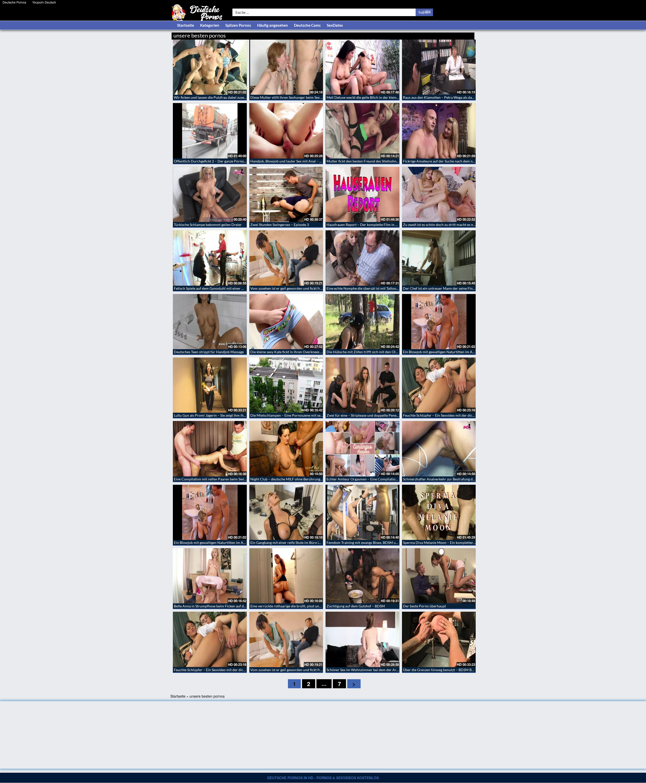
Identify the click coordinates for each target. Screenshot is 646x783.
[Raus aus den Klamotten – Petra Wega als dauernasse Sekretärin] (439, 67)
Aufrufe (448, 34)
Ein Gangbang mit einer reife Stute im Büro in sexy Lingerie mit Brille (303, 542)
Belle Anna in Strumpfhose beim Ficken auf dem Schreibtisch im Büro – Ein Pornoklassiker (244, 606)
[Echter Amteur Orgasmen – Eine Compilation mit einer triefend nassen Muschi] (362, 448)
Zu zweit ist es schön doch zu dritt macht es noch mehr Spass (450, 224)
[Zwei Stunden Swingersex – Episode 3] (286, 194)
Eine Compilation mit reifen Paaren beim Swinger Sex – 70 (219, 479)
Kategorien (209, 25)
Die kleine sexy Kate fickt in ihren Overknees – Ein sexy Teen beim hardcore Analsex (315, 352)
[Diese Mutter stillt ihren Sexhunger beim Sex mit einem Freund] (286, 67)
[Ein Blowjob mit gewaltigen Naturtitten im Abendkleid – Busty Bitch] (439, 321)
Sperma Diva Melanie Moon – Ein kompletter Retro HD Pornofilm (454, 542)
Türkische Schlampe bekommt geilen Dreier (208, 224)
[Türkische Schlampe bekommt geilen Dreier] (210, 194)
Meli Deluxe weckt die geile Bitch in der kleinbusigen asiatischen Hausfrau (384, 97)
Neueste (434, 34)
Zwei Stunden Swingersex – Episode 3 (279, 224)
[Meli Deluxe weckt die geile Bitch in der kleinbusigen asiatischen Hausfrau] (362, 67)
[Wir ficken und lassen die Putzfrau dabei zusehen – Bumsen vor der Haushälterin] (210, 67)
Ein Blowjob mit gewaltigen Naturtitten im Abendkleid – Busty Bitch (456, 352)
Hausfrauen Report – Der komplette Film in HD (364, 224)
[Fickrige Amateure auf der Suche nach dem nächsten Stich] (439, 130)
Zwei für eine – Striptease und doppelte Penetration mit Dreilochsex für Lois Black (391, 415)
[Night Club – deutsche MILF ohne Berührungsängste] (286, 448)
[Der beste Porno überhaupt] (439, 575)
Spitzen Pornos (238, 25)
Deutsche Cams (307, 25)
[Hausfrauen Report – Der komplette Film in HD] (362, 194)
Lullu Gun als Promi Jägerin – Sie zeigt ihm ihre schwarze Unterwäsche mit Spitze (237, 415)
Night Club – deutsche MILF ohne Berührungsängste (291, 479)
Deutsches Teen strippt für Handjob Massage (209, 352)
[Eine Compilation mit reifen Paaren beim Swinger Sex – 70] (210, 448)
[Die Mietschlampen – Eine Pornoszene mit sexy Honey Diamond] (286, 385)
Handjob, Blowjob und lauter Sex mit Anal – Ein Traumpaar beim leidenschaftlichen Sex (318, 161)
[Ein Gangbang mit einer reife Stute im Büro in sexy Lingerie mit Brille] (286, 512)
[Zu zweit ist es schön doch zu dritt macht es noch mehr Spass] (439, 194)
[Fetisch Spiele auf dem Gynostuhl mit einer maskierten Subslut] (210, 257)
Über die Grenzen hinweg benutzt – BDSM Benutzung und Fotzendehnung (460, 670)
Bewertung (464, 34)
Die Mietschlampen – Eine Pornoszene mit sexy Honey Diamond (300, 415)
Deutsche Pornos (14, 2)
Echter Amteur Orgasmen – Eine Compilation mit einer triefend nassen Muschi (388, 479)
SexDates (335, 25)
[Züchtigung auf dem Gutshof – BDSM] (362, 575)
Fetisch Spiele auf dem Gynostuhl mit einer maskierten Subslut (222, 288)
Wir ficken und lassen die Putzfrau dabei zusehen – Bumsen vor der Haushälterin (236, 97)
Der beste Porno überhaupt (424, 606)
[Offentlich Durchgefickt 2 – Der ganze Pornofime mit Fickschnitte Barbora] (210, 130)
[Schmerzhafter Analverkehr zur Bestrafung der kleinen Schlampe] (439, 448)
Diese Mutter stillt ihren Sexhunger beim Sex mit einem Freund (299, 97)
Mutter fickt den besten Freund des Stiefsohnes (363, 161)
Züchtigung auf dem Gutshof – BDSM (356, 606)
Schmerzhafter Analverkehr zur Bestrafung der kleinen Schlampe (453, 479)
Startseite (185, 25)
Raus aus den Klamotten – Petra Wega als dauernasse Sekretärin (453, 97)
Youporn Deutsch (44, 2)
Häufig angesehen (272, 25)
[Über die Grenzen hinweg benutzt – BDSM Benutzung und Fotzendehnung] (439, 639)
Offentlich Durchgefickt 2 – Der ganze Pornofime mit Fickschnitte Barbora (232, 161)
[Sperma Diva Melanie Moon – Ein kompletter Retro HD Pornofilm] (439, 512)
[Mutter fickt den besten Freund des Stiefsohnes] (362, 130)
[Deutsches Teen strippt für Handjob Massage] (210, 321)
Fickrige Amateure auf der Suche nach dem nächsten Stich (448, 161)
